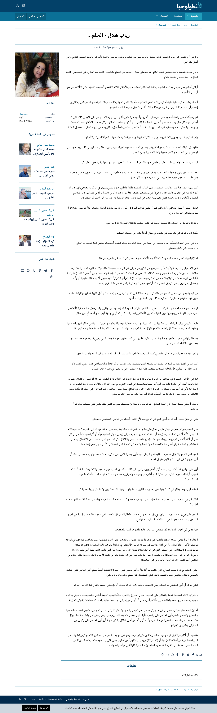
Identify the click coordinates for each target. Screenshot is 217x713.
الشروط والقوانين (73, 699)
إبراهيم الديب (47, 188)
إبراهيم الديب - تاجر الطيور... (43, 195)
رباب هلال (115, 48)
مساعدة (178, 16)
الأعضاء (164, 16)
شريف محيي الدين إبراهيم (44, 213)
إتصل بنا (86, 699)
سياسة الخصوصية (55, 699)
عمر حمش (49, 167)
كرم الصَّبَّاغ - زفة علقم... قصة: (45, 243)
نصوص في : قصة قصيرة (41, 134)
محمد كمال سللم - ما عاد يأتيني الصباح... (43, 152)
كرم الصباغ (48, 236)
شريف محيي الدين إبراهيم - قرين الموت (39, 221)
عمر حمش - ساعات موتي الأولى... (44, 173)
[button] (187, 16)
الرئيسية (195, 16)
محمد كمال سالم (45, 145)
